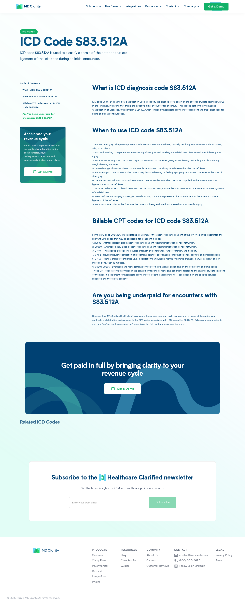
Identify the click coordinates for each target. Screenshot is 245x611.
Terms (219, 560)
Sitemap (233, 598)
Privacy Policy (224, 555)
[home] (28, 6)
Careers (151, 560)
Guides (125, 566)
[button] (93, 6)
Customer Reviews (157, 566)
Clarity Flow (99, 560)
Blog (123, 555)
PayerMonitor (100, 566)
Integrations (133, 6)
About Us (152, 555)
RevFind (97, 571)
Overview (97, 555)
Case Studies (128, 560)
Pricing (96, 582)
